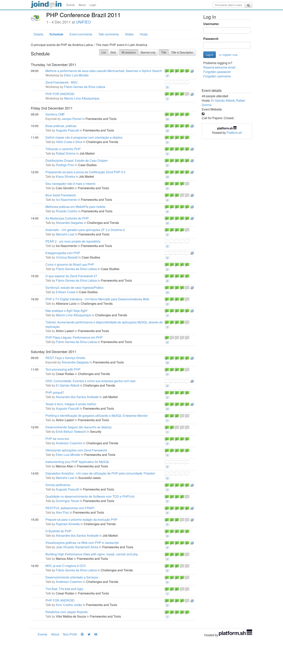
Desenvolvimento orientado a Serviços (71, 577)
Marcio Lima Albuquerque (81, 98)
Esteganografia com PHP (62, 253)
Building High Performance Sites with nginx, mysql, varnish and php (91, 554)
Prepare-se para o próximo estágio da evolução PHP (81, 519)
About (82, 5)
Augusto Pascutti (67, 130)
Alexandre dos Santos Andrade (77, 397)
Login (93, 5)
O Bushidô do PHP (58, 531)
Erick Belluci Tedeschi (71, 431)
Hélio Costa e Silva (69, 142)
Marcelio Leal (65, 234)
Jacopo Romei (71, 118)
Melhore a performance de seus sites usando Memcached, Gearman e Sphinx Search (103, 71)
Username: (211, 24)
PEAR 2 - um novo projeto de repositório (72, 241)
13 (167, 408)
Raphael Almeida (68, 524)
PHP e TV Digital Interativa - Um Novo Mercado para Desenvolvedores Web (97, 299)
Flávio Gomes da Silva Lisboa (84, 87)
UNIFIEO (83, 22)
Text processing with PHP (62, 369)
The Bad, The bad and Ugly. (64, 589)
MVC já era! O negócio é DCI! (65, 565)
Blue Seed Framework (60, 195)
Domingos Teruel (67, 501)
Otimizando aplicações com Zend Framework (76, 450)
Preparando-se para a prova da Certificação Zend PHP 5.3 (85, 172)
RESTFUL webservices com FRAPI (69, 508)
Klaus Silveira (65, 176)
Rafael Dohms (65, 153)
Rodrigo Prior (65, 165)
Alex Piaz (62, 512)
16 (167, 223)
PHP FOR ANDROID (60, 94)
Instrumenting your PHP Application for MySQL (77, 462)
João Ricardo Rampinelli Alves (77, 547)
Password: (211, 39)
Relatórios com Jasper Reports (66, 612)
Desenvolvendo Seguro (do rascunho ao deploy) (78, 427)
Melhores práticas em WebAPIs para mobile (75, 206)
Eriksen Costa (65, 292)
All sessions (128, 52)
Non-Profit (70, 634)
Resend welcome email (219, 67)
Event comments (80, 34)
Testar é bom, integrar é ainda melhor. (71, 404)
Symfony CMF (55, 114)
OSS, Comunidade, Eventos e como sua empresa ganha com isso (90, 381)
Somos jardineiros (57, 485)
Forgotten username (217, 76)
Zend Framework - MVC (61, 82)
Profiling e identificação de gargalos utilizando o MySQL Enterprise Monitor (96, 415)
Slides (129, 34)
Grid (113, 52)
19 (167, 119)
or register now (228, 55)
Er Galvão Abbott (67, 385)
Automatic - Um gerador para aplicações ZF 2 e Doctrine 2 (85, 230)
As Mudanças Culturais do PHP (67, 218)
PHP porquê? (54, 392)
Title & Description (182, 52)
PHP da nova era (57, 438)
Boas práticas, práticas (60, 126)
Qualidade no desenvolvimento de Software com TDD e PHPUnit (89, 496)
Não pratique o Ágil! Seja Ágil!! (66, 310)
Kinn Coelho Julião (69, 605)
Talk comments (108, 34)
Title (163, 52)
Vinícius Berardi (67, 257)
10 (167, 130)
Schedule (56, 34)
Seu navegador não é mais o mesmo (70, 183)
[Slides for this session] (192, 71)
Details (38, 34)
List (103, 52)
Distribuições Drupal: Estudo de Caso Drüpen (76, 160)
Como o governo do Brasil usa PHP (69, 264)
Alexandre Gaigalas (69, 222)
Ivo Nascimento (66, 199)
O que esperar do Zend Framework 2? (71, 276)
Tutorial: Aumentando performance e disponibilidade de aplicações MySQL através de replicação (104, 324)
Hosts (144, 34)
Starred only (148, 52)
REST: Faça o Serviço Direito (65, 358)
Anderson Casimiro (69, 443)
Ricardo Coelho (66, 211)
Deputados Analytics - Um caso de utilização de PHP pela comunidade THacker (100, 473)
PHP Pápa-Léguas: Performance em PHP (74, 337)
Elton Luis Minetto (76, 75)
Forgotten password (216, 71)
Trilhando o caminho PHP (63, 149)
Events (70, 5)
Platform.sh (234, 132)
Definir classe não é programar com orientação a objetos (83, 137)
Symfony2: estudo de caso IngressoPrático (74, 287)
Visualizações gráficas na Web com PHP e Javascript (82, 542)
